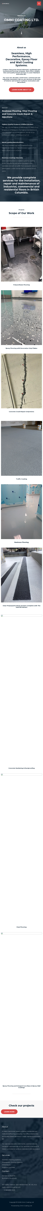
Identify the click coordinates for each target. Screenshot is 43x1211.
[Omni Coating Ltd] (5, 3)
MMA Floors (6, 1165)
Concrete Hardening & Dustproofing (21, 768)
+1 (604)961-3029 (9, 1190)
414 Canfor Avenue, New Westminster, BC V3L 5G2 (19, 1184)
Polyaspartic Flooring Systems (12, 1162)
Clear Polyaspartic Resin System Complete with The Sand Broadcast (21, 606)
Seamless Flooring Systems (11, 1159)
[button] (21, 89)
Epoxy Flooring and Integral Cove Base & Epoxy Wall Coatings (21, 1086)
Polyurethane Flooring (21, 285)
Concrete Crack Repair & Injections (21, 411)
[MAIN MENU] (39, 4)
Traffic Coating (21, 479)
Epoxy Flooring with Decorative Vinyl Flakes (21, 348)
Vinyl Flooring (21, 927)
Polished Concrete (8, 1167)
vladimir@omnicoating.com (11, 1187)
